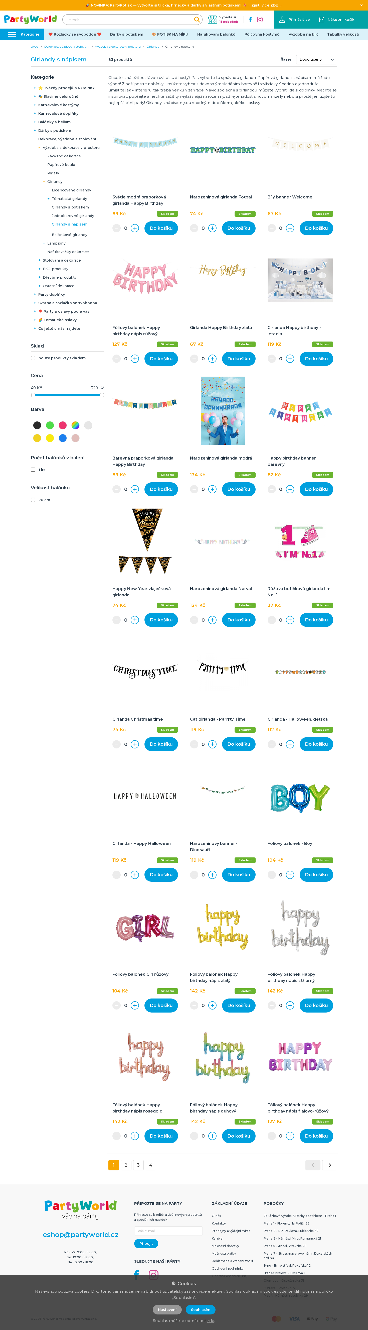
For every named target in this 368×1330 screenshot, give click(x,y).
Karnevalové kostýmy (58, 105)
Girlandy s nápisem (69, 224)
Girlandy (55, 181)
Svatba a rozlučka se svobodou (67, 303)
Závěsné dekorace (64, 156)
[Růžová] (63, 425)
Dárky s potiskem (126, 34)
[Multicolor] (75, 425)
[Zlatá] (37, 438)
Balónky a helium (54, 122)
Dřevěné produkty (60, 277)
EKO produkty (55, 269)
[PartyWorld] (30, 19)
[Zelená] (50, 425)
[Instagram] (260, 19)
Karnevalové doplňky (58, 113)
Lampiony (56, 243)
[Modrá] (63, 438)
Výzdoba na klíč (303, 34)
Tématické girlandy (69, 198)
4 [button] (150, 1165)
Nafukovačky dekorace (68, 252)
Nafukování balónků (216, 34)
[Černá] (37, 425)
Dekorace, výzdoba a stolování (67, 139)
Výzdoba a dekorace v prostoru (71, 147)
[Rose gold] (75, 438)
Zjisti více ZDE (264, 5)
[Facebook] (250, 19)
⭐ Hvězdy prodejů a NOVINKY (66, 88)
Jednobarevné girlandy (73, 215)
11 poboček (228, 22)
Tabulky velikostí (343, 34)
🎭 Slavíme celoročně (58, 96)
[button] (294, 20)
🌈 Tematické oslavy (57, 320)
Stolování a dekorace (62, 260)
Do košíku (161, 228)
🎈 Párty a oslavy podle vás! (64, 311)
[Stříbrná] (88, 425)
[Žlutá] (50, 438)
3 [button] (138, 1165)
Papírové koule (61, 164)
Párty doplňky (51, 294)
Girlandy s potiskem (70, 207)
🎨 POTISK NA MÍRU (170, 34)
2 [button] (126, 1165)
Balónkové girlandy (69, 235)
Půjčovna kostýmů (262, 34)
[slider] (33, 395)
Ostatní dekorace (59, 286)
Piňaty (53, 173)
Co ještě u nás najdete (59, 328)
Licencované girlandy (71, 190)
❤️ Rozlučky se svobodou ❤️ (74, 34)
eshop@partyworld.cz (80, 1235)
